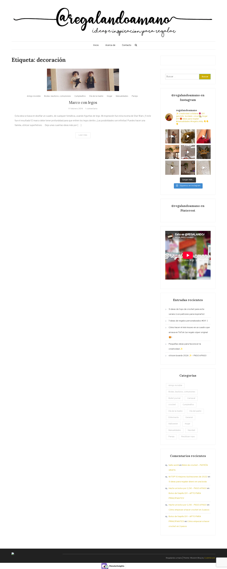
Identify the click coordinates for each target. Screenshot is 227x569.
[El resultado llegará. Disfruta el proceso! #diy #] (188, 136)
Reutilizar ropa (188, 436)
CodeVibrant (209, 558)
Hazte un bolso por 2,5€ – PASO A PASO (188, 488)
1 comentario (91, 108)
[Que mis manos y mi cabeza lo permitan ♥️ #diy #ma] (204, 136)
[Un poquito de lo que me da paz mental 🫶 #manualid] (188, 152)
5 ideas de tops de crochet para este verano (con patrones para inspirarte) (186, 312)
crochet (172, 404)
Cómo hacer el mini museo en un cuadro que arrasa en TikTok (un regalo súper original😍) (189, 332)
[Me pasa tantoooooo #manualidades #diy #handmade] (172, 136)
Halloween (173, 424)
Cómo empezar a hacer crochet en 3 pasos (189, 510)
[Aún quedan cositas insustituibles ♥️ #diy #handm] (204, 152)
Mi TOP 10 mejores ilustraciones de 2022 (188, 477)
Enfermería (173, 417)
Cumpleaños (80, 96)
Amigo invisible (34, 96)
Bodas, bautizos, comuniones (57, 96)
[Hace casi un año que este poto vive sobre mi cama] (188, 168)
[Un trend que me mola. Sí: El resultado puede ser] (172, 152)
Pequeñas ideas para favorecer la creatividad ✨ (185, 346)
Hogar (109, 96)
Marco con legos (83, 102)
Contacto (126, 45)
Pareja (135, 96)
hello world (174, 465)
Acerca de (110, 45)
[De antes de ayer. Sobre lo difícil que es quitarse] (204, 168)
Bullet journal (174, 398)
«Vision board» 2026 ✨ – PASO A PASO (187, 355)
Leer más (83, 135)
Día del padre (195, 411)
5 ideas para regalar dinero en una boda (188, 481)
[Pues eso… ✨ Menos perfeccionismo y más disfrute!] (172, 168)
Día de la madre (96, 96)
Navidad (191, 430)
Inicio (96, 45)
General (189, 417)
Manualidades (122, 96)
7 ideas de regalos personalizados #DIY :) (188, 321)
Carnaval (191, 398)
